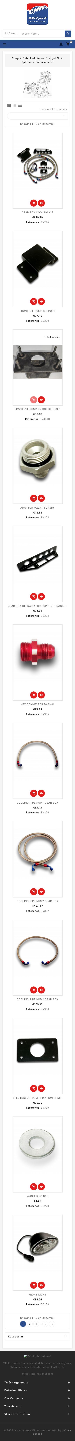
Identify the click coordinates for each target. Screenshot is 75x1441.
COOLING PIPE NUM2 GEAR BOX (37, 901)
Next (52, 1324)
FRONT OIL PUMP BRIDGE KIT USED (38, 409)
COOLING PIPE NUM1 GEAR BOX (37, 802)
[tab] (9, 106)
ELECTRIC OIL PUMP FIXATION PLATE (37, 1097)
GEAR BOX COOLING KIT (37, 212)
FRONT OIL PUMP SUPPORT (37, 311)
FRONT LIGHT (37, 1294)
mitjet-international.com (37, 1373)
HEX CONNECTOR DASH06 (38, 704)
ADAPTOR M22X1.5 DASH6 (37, 507)
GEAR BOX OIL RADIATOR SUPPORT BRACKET (37, 606)
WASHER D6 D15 (37, 1196)
